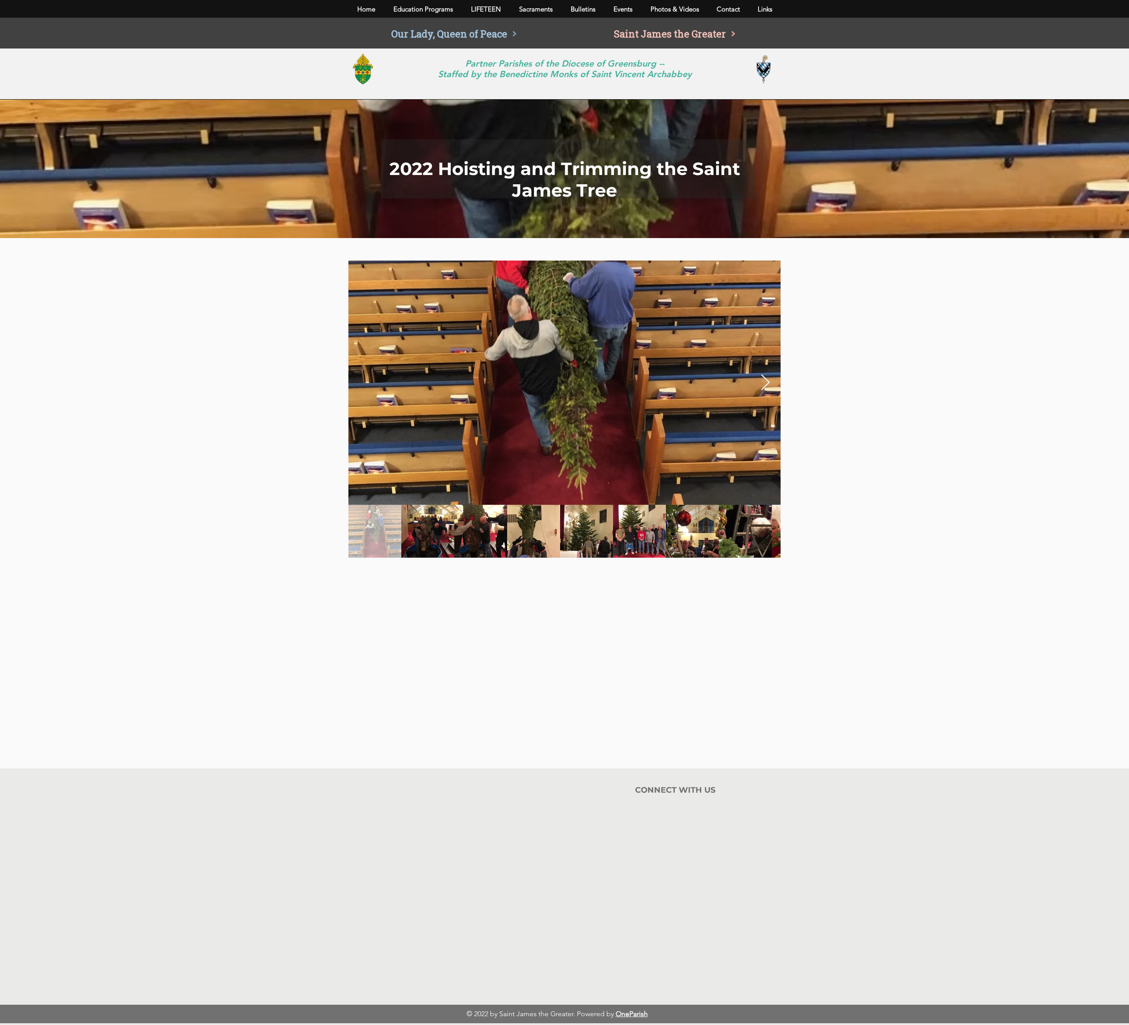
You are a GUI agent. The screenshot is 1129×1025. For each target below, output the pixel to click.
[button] (423, 9)
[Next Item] (765, 382)
